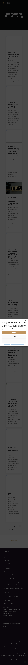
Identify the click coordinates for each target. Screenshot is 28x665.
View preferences (14, 341)
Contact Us (21, 344)
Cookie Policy (7, 344)
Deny (14, 337)
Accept (14, 332)
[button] (25, 321)
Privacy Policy (14, 344)
